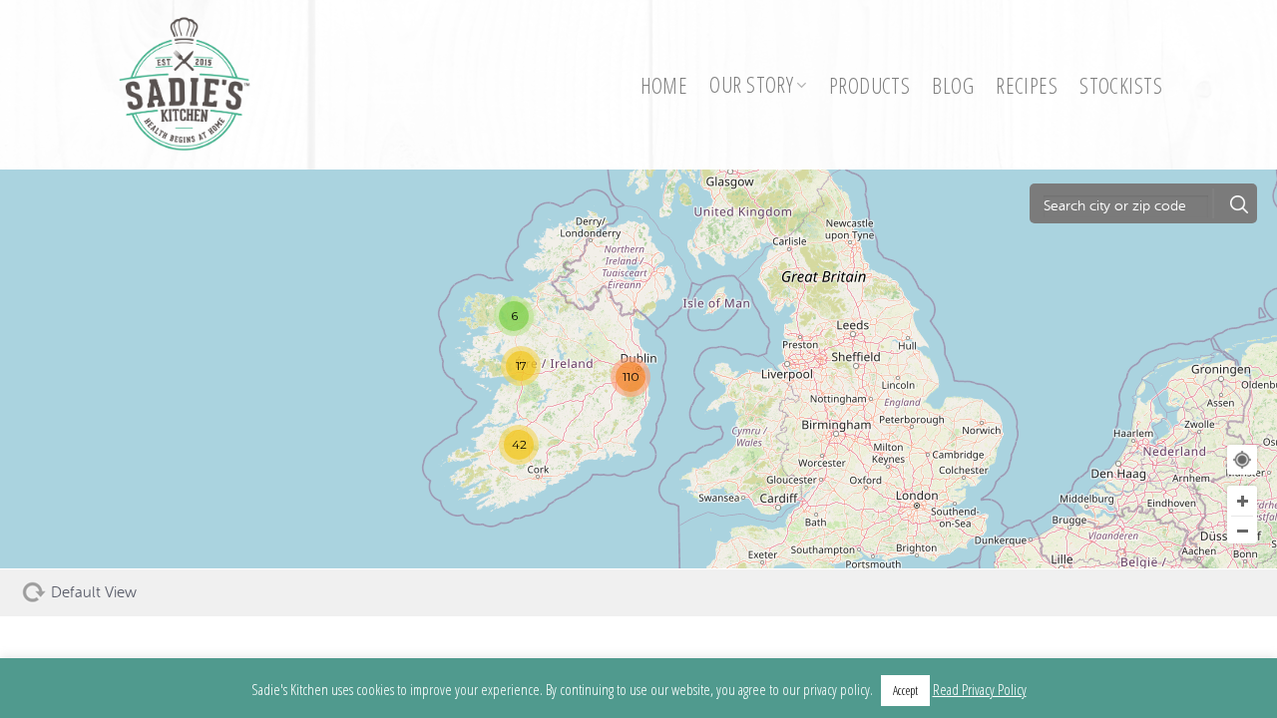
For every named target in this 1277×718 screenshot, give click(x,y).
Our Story (751, 84)
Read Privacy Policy (980, 689)
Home (664, 85)
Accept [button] (905, 690)
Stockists (1120, 85)
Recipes (1027, 85)
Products (869, 85)
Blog (953, 85)
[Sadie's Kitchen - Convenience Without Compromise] (194, 85)
